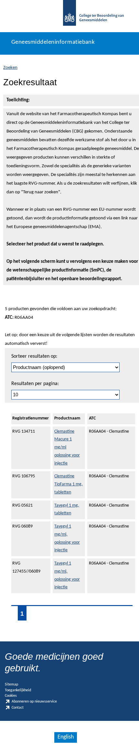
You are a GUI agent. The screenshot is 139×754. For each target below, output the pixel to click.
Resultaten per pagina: (35, 383)
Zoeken (10, 67)
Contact (18, 708)
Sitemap (11, 684)
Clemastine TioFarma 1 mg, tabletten (68, 484)
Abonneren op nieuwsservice (34, 702)
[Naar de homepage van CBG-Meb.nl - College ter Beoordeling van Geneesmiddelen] (69, 16)
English (66, 737)
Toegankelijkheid (18, 690)
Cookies (11, 696)
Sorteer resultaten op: (34, 356)
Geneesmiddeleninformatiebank (53, 42)
